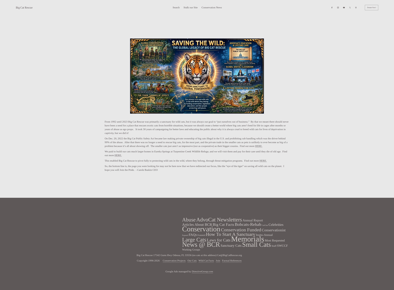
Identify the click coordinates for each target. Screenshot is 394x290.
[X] (350, 8)
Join (218, 260)
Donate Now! (371, 7)
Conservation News (212, 7)
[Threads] (356, 8)
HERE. (258, 146)
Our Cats (192, 260)
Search (176, 7)
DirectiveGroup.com (202, 271)
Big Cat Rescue (24, 7)
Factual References (232, 260)
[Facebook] (332, 8)
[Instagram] (338, 8)
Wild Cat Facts (206, 260)
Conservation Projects (174, 260)
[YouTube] (344, 8)
